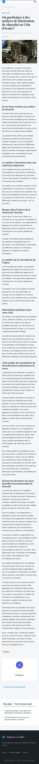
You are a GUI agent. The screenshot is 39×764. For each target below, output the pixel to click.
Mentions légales (14, 752)
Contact (25, 752)
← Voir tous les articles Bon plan (13, 687)
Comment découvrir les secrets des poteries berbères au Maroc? (16, 718)
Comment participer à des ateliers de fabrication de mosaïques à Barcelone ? (18, 712)
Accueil (4, 7)
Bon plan (11, 7)
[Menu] (35, 1)
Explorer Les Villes (15, 736)
